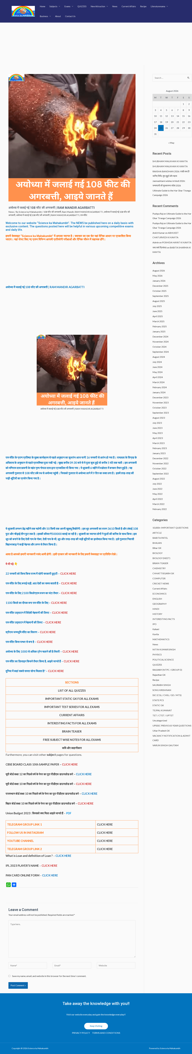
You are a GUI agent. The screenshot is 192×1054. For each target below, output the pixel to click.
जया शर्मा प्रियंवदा (160, 247)
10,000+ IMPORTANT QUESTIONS (170, 527)
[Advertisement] (96, 44)
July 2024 (157, 362)
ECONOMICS (159, 593)
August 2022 (159, 478)
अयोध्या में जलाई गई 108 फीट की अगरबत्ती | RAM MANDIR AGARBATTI (47, 215)
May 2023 (157, 433)
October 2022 (159, 468)
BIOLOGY (157, 553)
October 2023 (159, 407)
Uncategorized (160, 720)
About (58, 16)
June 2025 (157, 311)
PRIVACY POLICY (81, 1032)
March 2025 (158, 321)
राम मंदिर (83, 215)
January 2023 (159, 453)
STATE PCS (158, 700)
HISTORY (157, 614)
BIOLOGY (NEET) (161, 558)
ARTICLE (157, 532)
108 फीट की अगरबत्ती (52, 211)
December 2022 (160, 458)
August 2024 (159, 356)
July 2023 (157, 422)
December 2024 (160, 336)
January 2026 (159, 280)
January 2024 (159, 392)
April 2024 (158, 377)
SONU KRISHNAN (162, 690)
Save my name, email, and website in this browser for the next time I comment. (49, 976)
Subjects (53, 6)
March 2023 (158, 443)
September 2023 (161, 412)
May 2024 (157, 372)
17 (155, 122)
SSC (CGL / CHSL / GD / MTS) (167, 695)
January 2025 (159, 331)
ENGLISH (157, 598)
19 (166, 122)
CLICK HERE (68, 573)
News (114, 6)
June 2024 (157, 367)
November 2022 (161, 463)
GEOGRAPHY (160, 603)
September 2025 (161, 296)
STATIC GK (158, 705)
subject (51, 754)
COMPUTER (159, 578)
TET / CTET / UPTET (163, 715)
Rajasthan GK (159, 674)
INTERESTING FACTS (164, 619)
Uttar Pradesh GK (161, 730)
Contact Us (70, 16)
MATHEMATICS (161, 639)
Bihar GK (157, 548)
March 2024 (158, 382)
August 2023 (159, 417)
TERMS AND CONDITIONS (106, 1032)
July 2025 (157, 306)
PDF (68, 813)
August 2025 (159, 301)
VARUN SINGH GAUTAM (166, 745)
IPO (154, 624)
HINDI (156, 608)
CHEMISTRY (159, 568)
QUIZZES (81, 6)
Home (42, 6)
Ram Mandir (68, 211)
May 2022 (157, 493)
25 (161, 128)
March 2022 (158, 504)
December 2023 (160, 397)
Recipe (143, 6)
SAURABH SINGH (162, 685)
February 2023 (160, 448)
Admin (156, 242)
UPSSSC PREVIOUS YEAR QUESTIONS (172, 725)
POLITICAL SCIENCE (163, 659)
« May (171, 142)
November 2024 (161, 341)
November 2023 (161, 402)
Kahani (156, 629)
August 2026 (159, 270)
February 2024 (160, 387)
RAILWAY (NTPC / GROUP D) (167, 669)
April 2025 (158, 316)
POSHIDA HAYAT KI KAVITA (176, 242)
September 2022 (161, 473)
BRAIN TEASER (160, 563)
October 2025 (159, 291)
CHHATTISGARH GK (163, 573)
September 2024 (161, 351)
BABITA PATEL (160, 537)
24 (155, 128)
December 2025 (160, 285)
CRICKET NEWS (161, 583)
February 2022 (160, 509)
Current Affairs (129, 6)
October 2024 (159, 346)
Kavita (156, 634)
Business (44, 16)
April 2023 (158, 438)
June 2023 (157, 428)
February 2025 (160, 326)
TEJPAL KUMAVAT (162, 710)
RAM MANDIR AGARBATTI (89, 211)
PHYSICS (157, 654)
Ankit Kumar (159, 232)
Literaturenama (158, 6)
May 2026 (157, 275)
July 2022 (157, 483)
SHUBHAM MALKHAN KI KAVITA (170, 161)
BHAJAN (157, 543)
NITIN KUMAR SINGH (164, 649)
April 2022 (158, 499)
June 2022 (157, 488)
